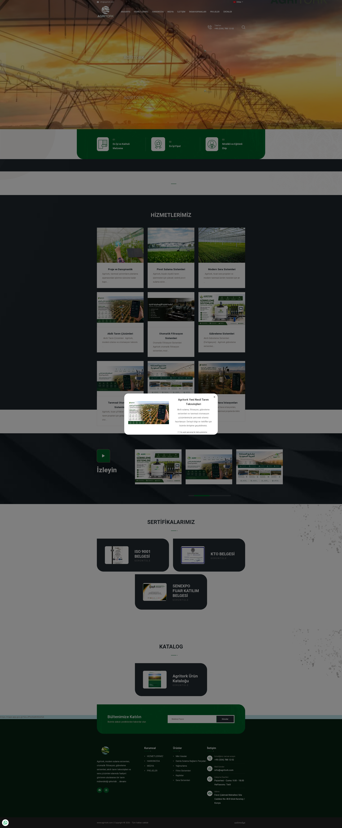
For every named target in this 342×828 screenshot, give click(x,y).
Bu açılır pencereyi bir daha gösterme (193, 432)
